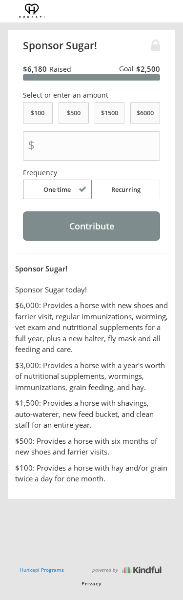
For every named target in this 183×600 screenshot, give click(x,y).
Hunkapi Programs (42, 569)
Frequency (40, 172)
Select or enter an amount (65, 95)
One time (57, 189)
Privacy (91, 583)
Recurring (126, 189)
